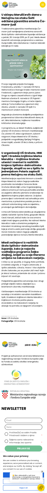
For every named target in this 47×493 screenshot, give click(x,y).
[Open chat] (41, 487)
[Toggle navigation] (43, 5)
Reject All (24, 488)
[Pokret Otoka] (9, 4)
